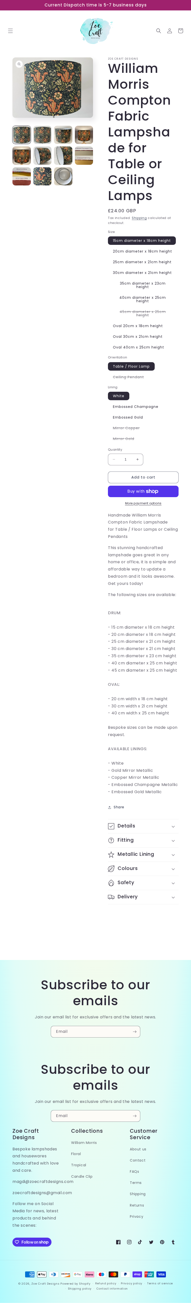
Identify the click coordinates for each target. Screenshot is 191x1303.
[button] (10, 30)
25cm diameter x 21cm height (142, 262)
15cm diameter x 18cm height (142, 240)
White (118, 395)
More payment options (143, 503)
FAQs (134, 1171)
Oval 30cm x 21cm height (138, 336)
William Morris (84, 1142)
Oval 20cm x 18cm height (138, 325)
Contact (137, 1160)
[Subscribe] (134, 1032)
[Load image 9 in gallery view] (21, 176)
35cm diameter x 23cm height (143, 285)
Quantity (115, 449)
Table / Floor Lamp (131, 366)
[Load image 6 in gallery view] (42, 155)
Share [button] (119, 807)
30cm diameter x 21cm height (142, 272)
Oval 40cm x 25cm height (138, 347)
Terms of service (160, 1283)
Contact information (112, 1289)
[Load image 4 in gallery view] (84, 135)
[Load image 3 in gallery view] (63, 135)
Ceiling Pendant (131, 377)
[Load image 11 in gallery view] (63, 176)
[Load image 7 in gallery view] (63, 155)
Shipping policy (80, 1289)
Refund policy (105, 1283)
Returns (137, 1205)
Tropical (78, 1165)
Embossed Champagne (135, 406)
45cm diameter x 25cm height (146, 314)
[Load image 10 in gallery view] (42, 176)
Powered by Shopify (75, 1284)
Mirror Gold (126, 439)
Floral (76, 1153)
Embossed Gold (128, 417)
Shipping (139, 218)
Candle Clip (82, 1176)
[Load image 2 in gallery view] (42, 135)
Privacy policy (131, 1283)
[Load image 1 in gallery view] (21, 135)
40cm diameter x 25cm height (142, 299)
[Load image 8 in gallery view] (84, 155)
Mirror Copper (129, 428)
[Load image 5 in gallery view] (21, 155)
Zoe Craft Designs (45, 1284)
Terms (136, 1182)
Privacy (136, 1216)
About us (138, 1149)
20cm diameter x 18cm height (142, 251)
